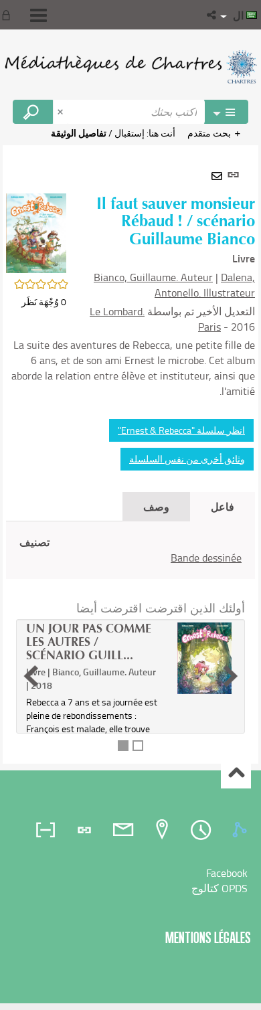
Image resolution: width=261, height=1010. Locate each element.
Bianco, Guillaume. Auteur (153, 277)
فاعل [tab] (222, 506)
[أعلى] (236, 774)
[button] (212, 14)
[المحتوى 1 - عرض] (123, 745)
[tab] (241, 830)
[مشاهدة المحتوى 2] (138, 745)
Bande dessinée (206, 557)
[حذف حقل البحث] (61, 112)
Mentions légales (208, 937)
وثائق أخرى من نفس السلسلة (187, 458)
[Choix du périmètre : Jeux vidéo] (226, 112)
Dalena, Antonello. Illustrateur (205, 285)
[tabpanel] (130, 454)
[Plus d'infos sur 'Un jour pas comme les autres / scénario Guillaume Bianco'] (204, 658)
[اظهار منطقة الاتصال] (8, 14)
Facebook (227, 872)
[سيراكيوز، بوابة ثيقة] (130, 67)
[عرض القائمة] (38, 15)
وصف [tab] (156, 506)
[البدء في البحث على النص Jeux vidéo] (33, 112)
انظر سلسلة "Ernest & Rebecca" (181, 430)
